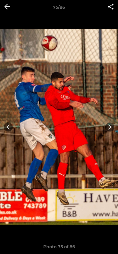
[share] (110, 7)
